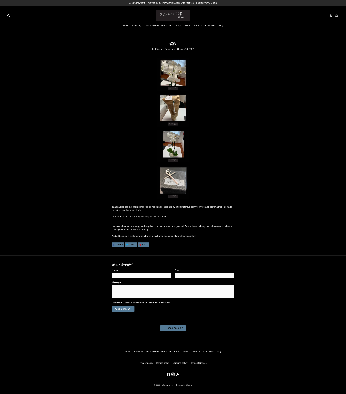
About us (198, 25)
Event (187, 25)
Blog (221, 25)
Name (115, 270)
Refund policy (162, 363)
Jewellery (137, 25)
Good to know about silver (159, 25)
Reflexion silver (167, 385)
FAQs (179, 25)
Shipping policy (180, 363)
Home (126, 25)
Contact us (210, 25)
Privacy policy (146, 363)
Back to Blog (175, 328)
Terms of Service (199, 363)
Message (116, 282)
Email (178, 270)
